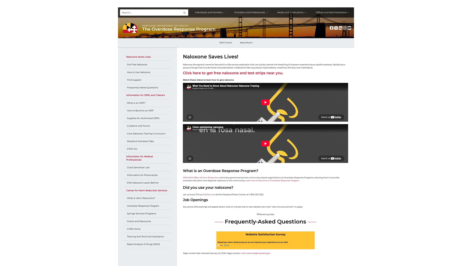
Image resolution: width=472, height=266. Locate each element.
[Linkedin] (340, 28)
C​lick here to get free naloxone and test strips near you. (233, 73)
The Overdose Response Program (178, 29)
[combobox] (150, 12)
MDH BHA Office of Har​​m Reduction (200, 177)
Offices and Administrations (331, 12)
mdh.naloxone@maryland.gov (256, 253)
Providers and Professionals (249, 12)
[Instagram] (345, 28)
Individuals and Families (208, 12)
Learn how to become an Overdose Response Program (272, 180)
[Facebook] (331, 28)
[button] (184, 12)
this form (207, 194)
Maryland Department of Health (165, 25)
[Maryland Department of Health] (130, 28)
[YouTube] (349, 28)
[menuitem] (209, 12)
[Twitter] (336, 28)
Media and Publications (290, 12)
